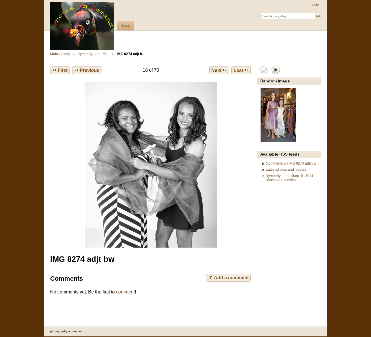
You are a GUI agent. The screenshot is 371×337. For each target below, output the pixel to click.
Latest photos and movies (286, 169)
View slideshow (276, 69)
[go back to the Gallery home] (82, 26)
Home (125, 26)
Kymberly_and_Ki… (93, 54)
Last (238, 70)
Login (315, 4)
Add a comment (231, 277)
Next (216, 70)
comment (125, 291)
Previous (89, 70)
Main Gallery (60, 54)
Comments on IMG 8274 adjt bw (291, 163)
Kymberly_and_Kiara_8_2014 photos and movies (289, 178)
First (63, 70)
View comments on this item (263, 69)
